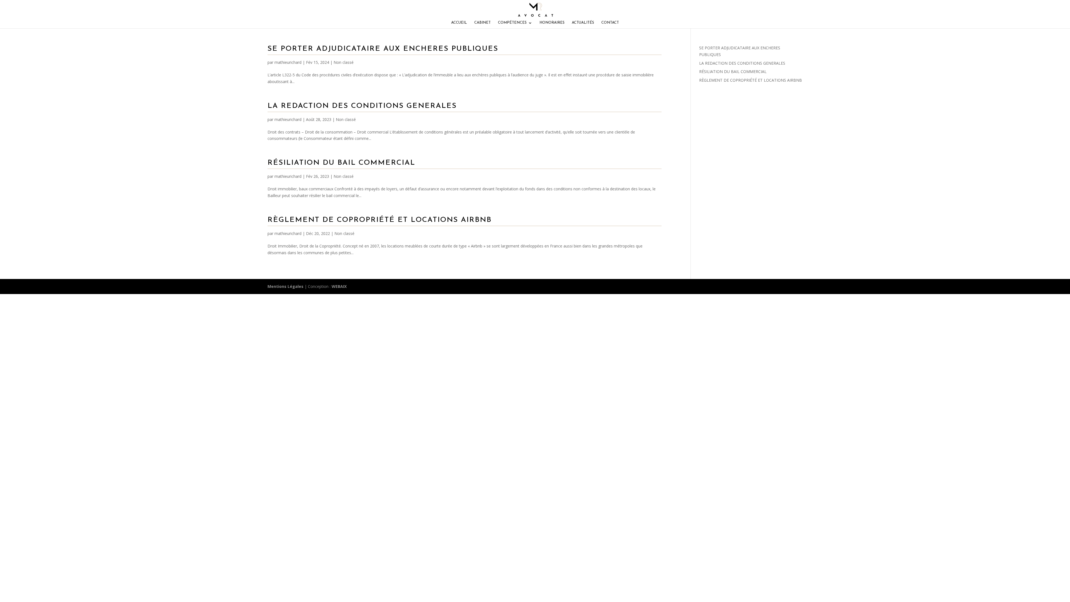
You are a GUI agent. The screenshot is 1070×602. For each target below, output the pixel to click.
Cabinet (482, 23)
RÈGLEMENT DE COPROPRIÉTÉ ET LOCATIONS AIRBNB (380, 220)
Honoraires (552, 23)
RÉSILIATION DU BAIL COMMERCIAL (341, 163)
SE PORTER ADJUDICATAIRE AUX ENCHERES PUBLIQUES (383, 49)
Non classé (344, 62)
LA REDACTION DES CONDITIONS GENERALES (362, 106)
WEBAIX (339, 286)
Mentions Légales (285, 286)
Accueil (459, 23)
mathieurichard (287, 62)
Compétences (512, 23)
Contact (610, 23)
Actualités (583, 23)
